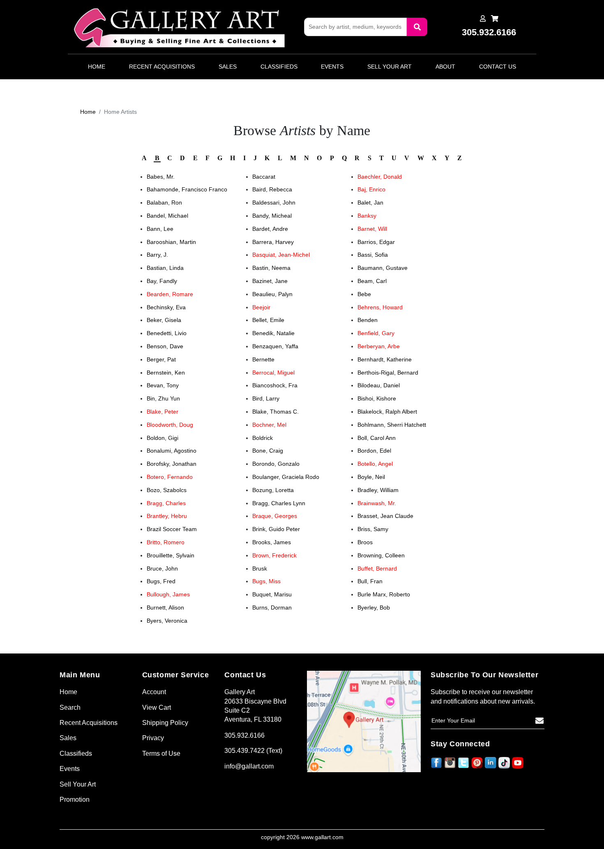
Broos (365, 542)
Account (154, 691)
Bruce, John (162, 568)
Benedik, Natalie (273, 333)
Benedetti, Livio (167, 333)
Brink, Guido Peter (276, 529)
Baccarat (263, 176)
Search (70, 707)
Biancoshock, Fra (274, 385)
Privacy (153, 737)
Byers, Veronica (167, 620)
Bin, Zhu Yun (163, 398)
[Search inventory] (417, 27)
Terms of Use (161, 753)
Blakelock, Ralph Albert (387, 411)
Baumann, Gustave (382, 268)
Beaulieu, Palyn (272, 294)
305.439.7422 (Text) (253, 750)
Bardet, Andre (270, 228)
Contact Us (497, 66)
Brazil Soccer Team (172, 529)
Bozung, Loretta (273, 490)
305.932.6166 (244, 735)
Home (96, 66)
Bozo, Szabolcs (167, 490)
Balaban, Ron (164, 202)
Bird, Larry (265, 398)
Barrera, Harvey (273, 242)
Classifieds (279, 66)
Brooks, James (271, 542)
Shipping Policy (165, 722)
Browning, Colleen (381, 555)
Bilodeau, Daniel (378, 385)
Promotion (75, 799)
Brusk (259, 568)
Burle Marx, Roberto (383, 594)
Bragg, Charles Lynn (278, 503)
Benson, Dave (165, 346)
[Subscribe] (539, 721)
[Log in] (483, 18)
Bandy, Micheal (272, 215)
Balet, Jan (370, 202)
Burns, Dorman (272, 607)
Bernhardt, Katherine (384, 359)
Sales (228, 66)
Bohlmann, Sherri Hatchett (391, 424)
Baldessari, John (273, 202)
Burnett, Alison (165, 607)
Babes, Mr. (161, 176)
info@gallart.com (249, 766)
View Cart (156, 707)
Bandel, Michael (167, 215)
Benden (367, 320)
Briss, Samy (372, 529)
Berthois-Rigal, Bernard (387, 372)
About (445, 66)
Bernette (263, 359)
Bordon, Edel (374, 450)
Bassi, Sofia (372, 254)
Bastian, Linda (165, 268)
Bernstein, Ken (166, 372)
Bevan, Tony (163, 385)
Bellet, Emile (268, 320)
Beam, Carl (372, 281)
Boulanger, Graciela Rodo (285, 477)
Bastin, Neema (271, 268)
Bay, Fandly (162, 281)
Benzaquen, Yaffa (275, 346)
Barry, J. (157, 254)
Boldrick (262, 438)
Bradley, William (378, 490)
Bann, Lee (160, 228)
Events (332, 66)
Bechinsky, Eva (166, 307)
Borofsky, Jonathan (171, 463)
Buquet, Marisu (272, 594)
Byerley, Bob (373, 607)
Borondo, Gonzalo (276, 463)
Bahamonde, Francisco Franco (187, 189)
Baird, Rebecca (272, 189)
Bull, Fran (370, 581)
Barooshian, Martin (171, 242)
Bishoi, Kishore (376, 398)
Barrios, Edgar (376, 242)
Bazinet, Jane (270, 281)
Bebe (364, 294)
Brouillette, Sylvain (170, 555)
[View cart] (494, 18)
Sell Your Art (389, 66)
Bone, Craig (267, 450)
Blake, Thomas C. (275, 411)
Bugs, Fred (161, 581)
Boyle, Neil (371, 477)
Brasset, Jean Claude (385, 516)
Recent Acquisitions (162, 66)
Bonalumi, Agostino (171, 450)
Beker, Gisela (164, 320)
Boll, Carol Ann (376, 438)
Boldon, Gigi (162, 438)
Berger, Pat (161, 359)
